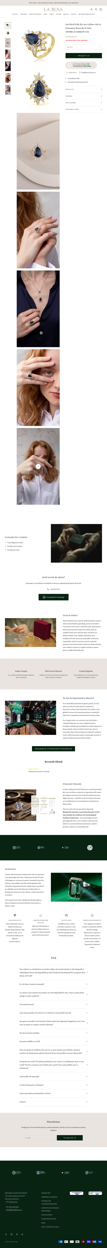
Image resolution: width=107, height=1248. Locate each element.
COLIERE (58, 14)
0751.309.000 (14, 1207)
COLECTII (73, 14)
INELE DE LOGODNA (35, 14)
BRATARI (66, 14)
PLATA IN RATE (46, 1215)
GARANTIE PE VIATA (48, 1219)
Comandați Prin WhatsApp (55, 597)
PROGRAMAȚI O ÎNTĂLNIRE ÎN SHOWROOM (53, 749)
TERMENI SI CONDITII (49, 1197)
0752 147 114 (72, 72)
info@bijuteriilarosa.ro (89, 72)
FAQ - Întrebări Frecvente (50, 1227)
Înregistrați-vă (70, 1138)
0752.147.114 (13, 1202)
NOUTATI (15, 14)
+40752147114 (55, 589)
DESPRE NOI (45, 1193)
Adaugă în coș (84, 55)
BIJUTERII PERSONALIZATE (87, 14)
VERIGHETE (23, 14)
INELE (45, 14)
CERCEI (51, 14)
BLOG (43, 1223)
